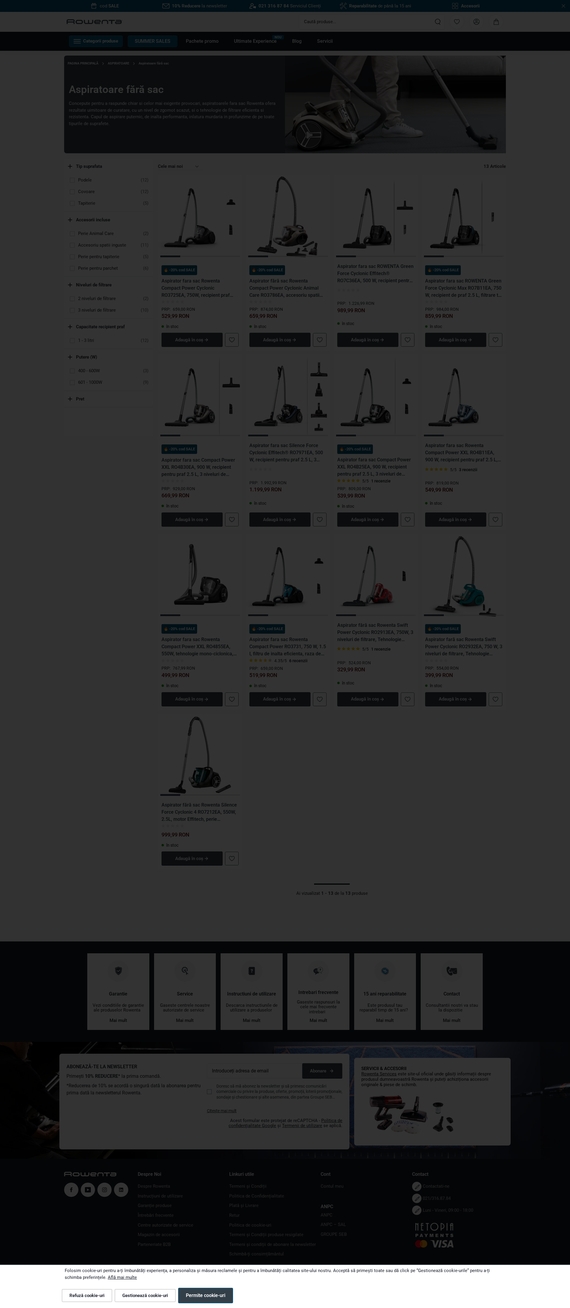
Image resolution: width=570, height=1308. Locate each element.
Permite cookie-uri (205, 1295)
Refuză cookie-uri (86, 1295)
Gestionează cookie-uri (145, 1295)
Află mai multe (122, 1277)
